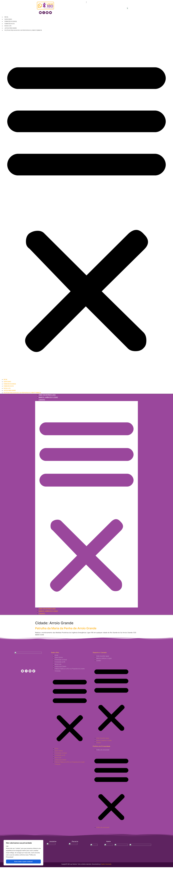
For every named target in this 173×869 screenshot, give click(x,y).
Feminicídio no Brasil (11, 21)
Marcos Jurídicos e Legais (48, 397)
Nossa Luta (8, 26)
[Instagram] (43, 12)
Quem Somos (8, 19)
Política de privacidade (102, 750)
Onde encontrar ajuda (47, 395)
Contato (42, 400)
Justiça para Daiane (11, 28)
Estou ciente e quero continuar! (23, 861)
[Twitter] (50, 12)
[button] (86, 204)
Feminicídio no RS (10, 24)
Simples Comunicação (106, 864)
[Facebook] (47, 12)
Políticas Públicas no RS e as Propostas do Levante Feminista (23, 30)
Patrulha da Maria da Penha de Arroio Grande (65, 628)
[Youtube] (40, 12)
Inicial (6, 17)
